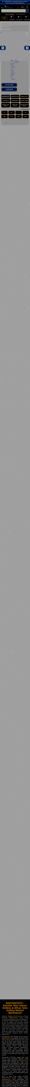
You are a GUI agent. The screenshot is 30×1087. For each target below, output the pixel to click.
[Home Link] (10, 7)
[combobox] (13, 10)
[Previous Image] (3, 48)
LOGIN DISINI (9, 89)
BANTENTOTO (13, 1017)
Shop (2, 7)
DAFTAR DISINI (9, 85)
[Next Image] (27, 48)
